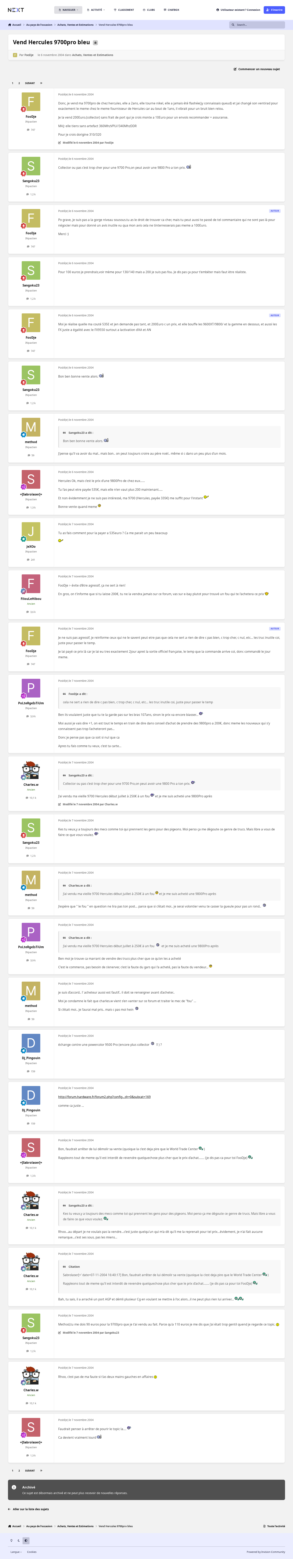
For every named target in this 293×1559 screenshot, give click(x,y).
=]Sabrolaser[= (31, 494)
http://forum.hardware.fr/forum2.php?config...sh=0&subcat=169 (104, 1097)
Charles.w (31, 785)
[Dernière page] (41, 83)
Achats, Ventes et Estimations (92, 55)
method (31, 442)
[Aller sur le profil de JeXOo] (31, 531)
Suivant (30, 83)
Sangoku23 (31, 181)
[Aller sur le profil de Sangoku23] (31, 166)
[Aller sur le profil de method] (31, 427)
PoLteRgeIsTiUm (31, 703)
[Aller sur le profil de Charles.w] (31, 769)
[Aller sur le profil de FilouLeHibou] (31, 583)
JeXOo (31, 547)
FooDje (29, 55)
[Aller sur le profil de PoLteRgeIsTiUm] (31, 688)
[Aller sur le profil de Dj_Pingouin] (31, 1043)
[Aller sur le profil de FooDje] (15, 55)
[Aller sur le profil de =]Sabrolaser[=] (31, 479)
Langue (15, 1552)
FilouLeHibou (31, 599)
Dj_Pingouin (31, 1058)
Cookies (31, 1552)
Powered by (266, 1552)
